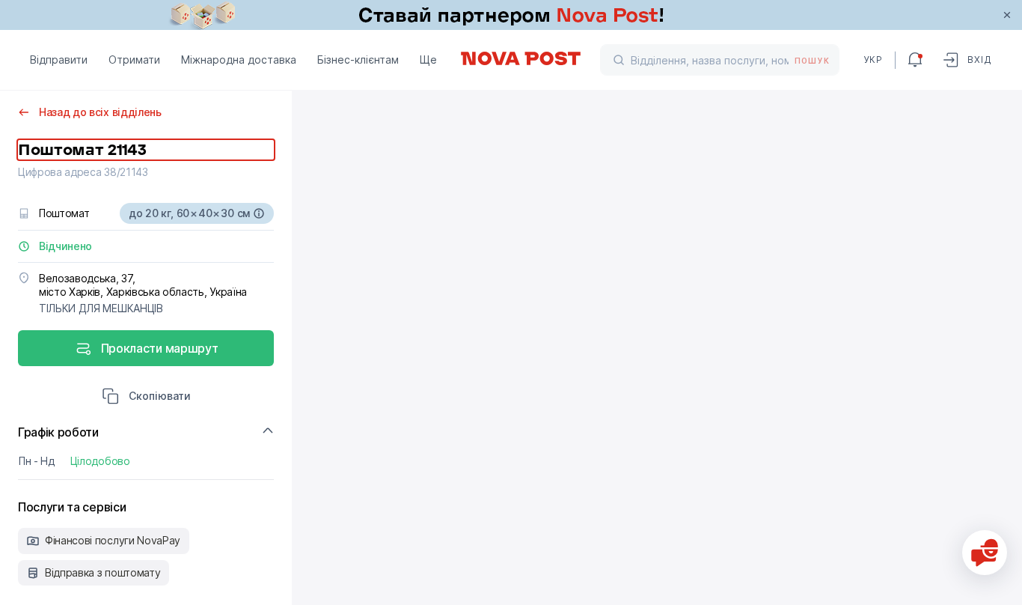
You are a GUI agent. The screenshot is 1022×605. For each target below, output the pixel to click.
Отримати (134, 59)
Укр (873, 59)
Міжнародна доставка (238, 59)
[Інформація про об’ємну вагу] (259, 213)
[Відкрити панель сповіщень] (915, 59)
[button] (146, 397)
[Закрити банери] (1007, 15)
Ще (428, 59)
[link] (511, 15)
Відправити (59, 59)
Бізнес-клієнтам (358, 59)
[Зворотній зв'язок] (984, 552)
